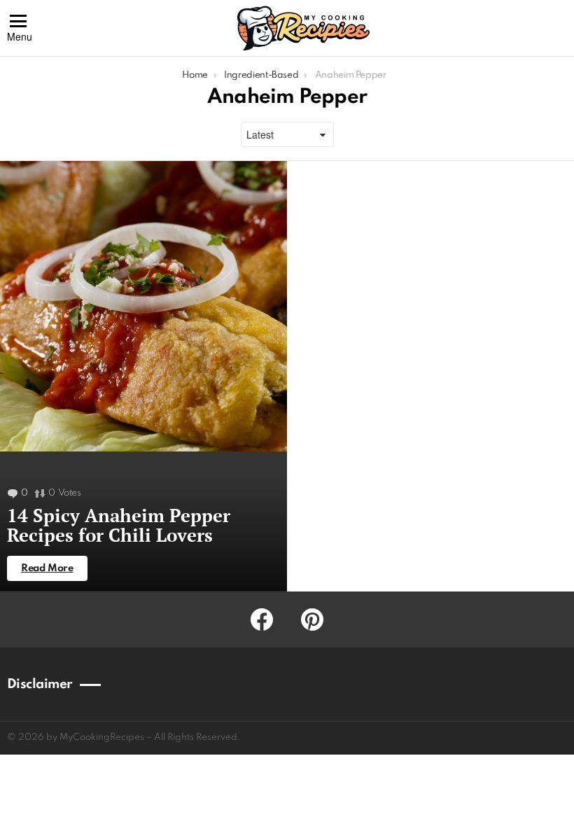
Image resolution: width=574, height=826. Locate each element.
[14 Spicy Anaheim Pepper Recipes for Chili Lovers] (143, 376)
